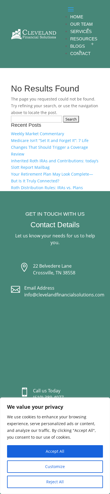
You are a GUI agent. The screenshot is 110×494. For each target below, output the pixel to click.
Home (76, 16)
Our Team (81, 24)
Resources (83, 38)
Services (81, 31)
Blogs (77, 46)
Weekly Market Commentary (37, 133)
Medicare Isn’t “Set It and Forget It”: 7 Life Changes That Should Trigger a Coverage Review (50, 147)
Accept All (55, 451)
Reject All (55, 481)
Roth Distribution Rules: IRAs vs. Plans (47, 187)
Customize (55, 466)
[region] (55, 445)
